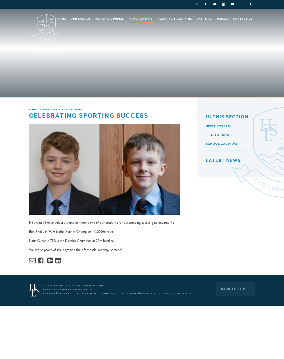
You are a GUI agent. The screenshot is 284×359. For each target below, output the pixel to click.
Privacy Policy (152, 293)
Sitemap (49, 293)
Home (33, 109)
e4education (83, 289)
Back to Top (236, 289)
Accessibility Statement (78, 293)
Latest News (73, 109)
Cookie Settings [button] (178, 293)
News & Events (50, 109)
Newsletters (218, 126)
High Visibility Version (120, 293)
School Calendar (222, 144)
